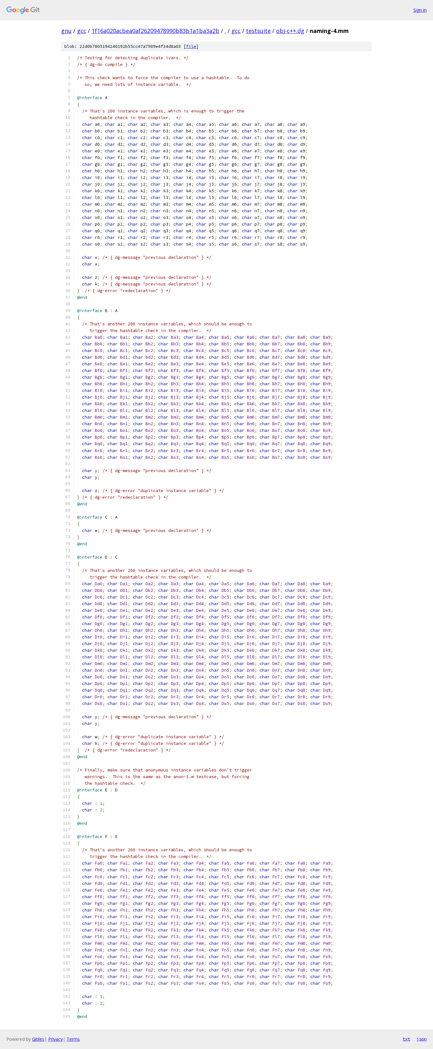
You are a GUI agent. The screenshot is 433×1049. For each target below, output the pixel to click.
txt (406, 1039)
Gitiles (38, 1039)
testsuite (258, 31)
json (422, 1039)
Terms (73, 1039)
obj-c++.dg (290, 31)
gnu (66, 31)
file (191, 46)
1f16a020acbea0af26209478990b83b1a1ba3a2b (155, 31)
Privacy (55, 1039)
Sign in (420, 10)
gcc (81, 31)
